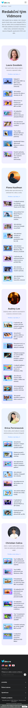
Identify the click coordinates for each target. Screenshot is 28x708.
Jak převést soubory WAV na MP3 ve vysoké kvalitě (19, 335)
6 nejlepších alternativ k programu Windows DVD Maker (18, 637)
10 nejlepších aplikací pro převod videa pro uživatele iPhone (19, 114)
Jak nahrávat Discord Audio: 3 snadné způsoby (19, 268)
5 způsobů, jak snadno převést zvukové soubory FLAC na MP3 (19, 325)
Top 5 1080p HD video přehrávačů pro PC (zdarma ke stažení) (19, 561)
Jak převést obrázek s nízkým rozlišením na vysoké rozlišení (19, 444)
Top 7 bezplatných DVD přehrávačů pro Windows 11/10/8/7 (19, 616)
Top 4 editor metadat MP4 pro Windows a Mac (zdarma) (19, 133)
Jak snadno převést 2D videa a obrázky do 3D (19, 93)
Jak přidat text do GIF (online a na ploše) (19, 483)
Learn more (17, 706)
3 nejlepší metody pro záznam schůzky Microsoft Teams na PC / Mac (19, 204)
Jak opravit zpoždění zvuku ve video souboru (19, 397)
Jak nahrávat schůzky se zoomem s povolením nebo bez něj (18, 237)
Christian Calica (14, 543)
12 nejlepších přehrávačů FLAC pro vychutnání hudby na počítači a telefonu (19, 605)
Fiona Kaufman (14, 187)
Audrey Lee (14, 309)
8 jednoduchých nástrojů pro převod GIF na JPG (19, 512)
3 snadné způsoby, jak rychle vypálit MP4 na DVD (19, 626)
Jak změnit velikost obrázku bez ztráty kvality (19, 492)
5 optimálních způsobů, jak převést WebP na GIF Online (19, 502)
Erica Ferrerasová (14, 428)
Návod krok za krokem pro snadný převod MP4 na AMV (18, 103)
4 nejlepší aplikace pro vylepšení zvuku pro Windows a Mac (19, 368)
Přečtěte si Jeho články (13, 554)
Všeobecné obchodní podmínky (14, 703)
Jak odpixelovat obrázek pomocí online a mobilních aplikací (19, 464)
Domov (5, 6)
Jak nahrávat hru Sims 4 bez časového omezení (19, 278)
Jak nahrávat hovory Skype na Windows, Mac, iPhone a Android (19, 248)
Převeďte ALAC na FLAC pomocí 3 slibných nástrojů (19, 345)
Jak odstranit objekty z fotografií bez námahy (19, 474)
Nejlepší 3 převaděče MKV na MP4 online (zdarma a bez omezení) (19, 82)
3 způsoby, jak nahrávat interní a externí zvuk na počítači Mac (19, 259)
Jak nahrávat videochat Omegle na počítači (19, 226)
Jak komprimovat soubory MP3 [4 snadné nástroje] (19, 388)
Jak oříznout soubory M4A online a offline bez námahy (19, 378)
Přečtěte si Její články (13, 74)
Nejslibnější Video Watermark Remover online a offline (19, 144)
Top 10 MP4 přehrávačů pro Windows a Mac (18, 571)
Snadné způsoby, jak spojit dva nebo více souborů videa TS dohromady (19, 155)
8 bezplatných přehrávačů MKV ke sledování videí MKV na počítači (19, 581)
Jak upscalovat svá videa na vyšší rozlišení (19, 123)
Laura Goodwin (14, 65)
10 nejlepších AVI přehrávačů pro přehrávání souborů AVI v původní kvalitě (19, 593)
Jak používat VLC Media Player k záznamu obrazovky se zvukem (19, 215)
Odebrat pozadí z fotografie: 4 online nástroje (19, 454)
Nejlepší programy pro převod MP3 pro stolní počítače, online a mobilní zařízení (19, 356)
